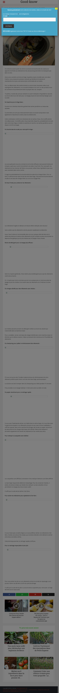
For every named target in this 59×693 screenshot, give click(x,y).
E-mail (5, 16)
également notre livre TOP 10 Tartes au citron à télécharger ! (27, 20)
